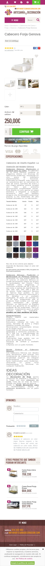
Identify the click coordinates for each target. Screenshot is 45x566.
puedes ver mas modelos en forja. (22, 312)
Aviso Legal (13, 545)
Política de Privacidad (26, 545)
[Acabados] (22, 140)
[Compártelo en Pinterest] (39, 48)
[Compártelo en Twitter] (36, 48)
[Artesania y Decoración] (22, 12)
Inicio (6, 25)
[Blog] (22, 2)
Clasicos (13, 28)
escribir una (19, 50)
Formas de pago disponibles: (16, 145)
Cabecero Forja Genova (27, 28)
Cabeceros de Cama (27, 25)
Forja (6, 28)
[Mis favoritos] (15, 2)
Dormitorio (14, 25)
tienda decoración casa (27, 385)
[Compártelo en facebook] (34, 48)
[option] (22, 490)
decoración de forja (20, 377)
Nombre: (17, 406)
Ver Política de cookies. (24, 559)
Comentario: (19, 413)
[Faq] (28, 2)
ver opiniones (9, 50)
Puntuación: (10, 426)
